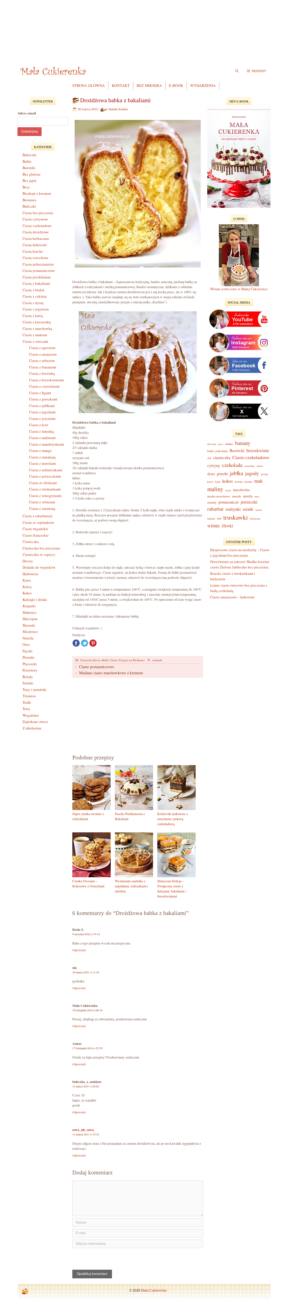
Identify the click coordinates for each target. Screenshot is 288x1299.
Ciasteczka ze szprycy (39, 554)
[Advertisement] (144, 29)
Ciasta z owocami (35, 341)
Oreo (26, 644)
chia (209, 458)
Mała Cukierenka (154, 1290)
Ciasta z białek (33, 289)
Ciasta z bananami (42, 367)
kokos (227, 481)
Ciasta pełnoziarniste (38, 264)
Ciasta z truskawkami (45, 489)
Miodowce (30, 631)
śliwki (227, 525)
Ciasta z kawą (33, 315)
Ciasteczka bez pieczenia (41, 548)
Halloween (30, 573)
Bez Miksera (149, 85)
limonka (248, 481)
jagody (252, 473)
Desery (28, 561)
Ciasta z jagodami (42, 412)
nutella (248, 496)
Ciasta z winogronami (45, 495)
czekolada (232, 464)
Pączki (27, 651)
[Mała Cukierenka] (54, 71)
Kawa (27, 580)
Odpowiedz (79, 950)
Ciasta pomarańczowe (39, 270)
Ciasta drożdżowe (90, 660)
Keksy (27, 586)
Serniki (28, 683)
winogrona (255, 518)
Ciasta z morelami (42, 463)
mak (258, 480)
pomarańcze (228, 502)
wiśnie (213, 525)
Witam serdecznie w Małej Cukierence (239, 288)
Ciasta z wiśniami (42, 502)
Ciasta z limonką (41, 431)
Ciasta (113, 660)
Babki (105, 660)
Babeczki (29, 154)
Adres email (26, 113)
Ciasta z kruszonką (37, 322)
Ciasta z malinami (42, 437)
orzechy (212, 502)
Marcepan (30, 618)
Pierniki (28, 657)
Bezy (26, 187)
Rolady (28, 676)
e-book (176, 85)
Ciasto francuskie (36, 535)
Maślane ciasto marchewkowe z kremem (111, 672)
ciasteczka (221, 457)
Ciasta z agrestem (42, 347)
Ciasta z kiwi (38, 424)
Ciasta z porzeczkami (45, 476)
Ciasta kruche (33, 251)
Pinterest (93, 643)
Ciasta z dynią (33, 302)
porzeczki (249, 502)
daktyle (260, 466)
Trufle (27, 702)
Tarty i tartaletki (35, 689)
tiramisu (211, 518)
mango (228, 490)
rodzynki (157, 660)
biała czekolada (217, 451)
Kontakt (121, 85)
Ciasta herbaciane (36, 238)
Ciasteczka (31, 541)
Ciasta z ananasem (43, 354)
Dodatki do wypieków (39, 567)
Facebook (76, 643)
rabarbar (215, 509)
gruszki (222, 473)
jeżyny (264, 474)
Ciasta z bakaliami (36, 283)
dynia (211, 474)
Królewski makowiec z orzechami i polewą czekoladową (172, 818)
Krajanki (29, 605)
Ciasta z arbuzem (42, 360)
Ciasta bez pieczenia (38, 212)
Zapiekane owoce (35, 721)
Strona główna (88, 85)
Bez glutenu (31, 174)
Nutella (28, 638)
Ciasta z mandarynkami (46, 444)
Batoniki (29, 167)
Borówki (237, 450)
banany (242, 442)
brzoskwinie (257, 450)
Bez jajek (29, 180)
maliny (215, 489)
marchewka (241, 489)
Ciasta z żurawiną (42, 508)
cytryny (213, 465)
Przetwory (30, 670)
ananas (229, 444)
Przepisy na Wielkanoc (132, 660)
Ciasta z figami (40, 392)
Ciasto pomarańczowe (96, 666)
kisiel (217, 481)
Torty (26, 708)
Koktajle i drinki (35, 599)
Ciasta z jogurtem (36, 309)
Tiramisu (29, 695)
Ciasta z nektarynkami (45, 469)
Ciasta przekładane (37, 277)
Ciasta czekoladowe (37, 225)
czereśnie (249, 466)
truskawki (235, 517)
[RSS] (25, 1291)
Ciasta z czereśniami (44, 386)
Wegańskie (31, 715)
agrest (220, 444)
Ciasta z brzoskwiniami (46, 379)
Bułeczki (29, 206)
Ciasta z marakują (42, 457)
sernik (248, 509)
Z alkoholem (32, 728)
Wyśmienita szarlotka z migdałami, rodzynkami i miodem (131, 886)
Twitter (84, 643)
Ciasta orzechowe (35, 257)
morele (236, 496)
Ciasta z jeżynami (42, 418)
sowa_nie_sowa (83, 1129)
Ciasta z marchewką (37, 328)
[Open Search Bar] (237, 70)
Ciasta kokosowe (35, 244)
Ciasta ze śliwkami (43, 482)
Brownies (29, 199)
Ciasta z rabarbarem (37, 515)
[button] (256, 70)
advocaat (211, 444)
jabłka (236, 473)
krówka (238, 481)
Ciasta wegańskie (35, 528)
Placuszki (30, 663)
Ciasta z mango (40, 450)
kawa (210, 482)
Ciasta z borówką (42, 373)
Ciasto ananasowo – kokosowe (232, 597)
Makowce (29, 612)
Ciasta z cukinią (34, 296)
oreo (256, 496)
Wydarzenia (203, 85)
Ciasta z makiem (35, 334)
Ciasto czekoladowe (250, 457)
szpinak (258, 509)
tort (219, 518)
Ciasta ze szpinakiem (38, 522)
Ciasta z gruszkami (43, 399)
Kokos (27, 593)
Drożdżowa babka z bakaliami (115, 100)
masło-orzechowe (218, 496)
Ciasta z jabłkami (42, 405)
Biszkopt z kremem (37, 193)
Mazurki (29, 625)
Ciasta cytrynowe (35, 219)
